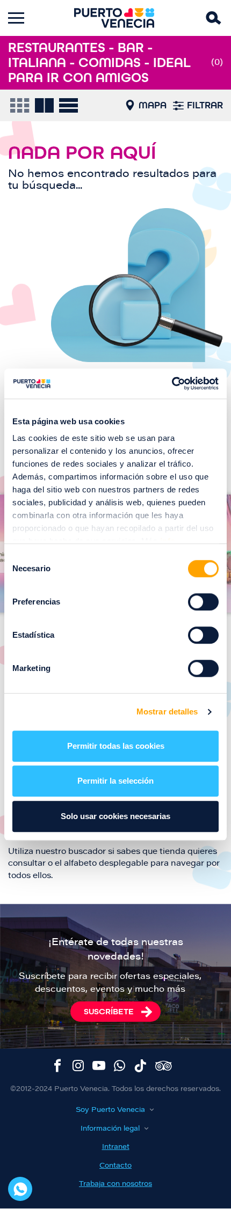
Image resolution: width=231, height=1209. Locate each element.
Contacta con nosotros (20, 1189)
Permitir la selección (115, 780)
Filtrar (205, 105)
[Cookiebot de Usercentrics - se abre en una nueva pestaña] (172, 383)
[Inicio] (114, 18)
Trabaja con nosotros (115, 1184)
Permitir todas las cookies (115, 745)
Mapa (153, 105)
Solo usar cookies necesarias (115, 816)
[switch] (203, 601)
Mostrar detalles (167, 711)
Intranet (115, 1147)
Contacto (115, 1165)
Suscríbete (109, 1011)
